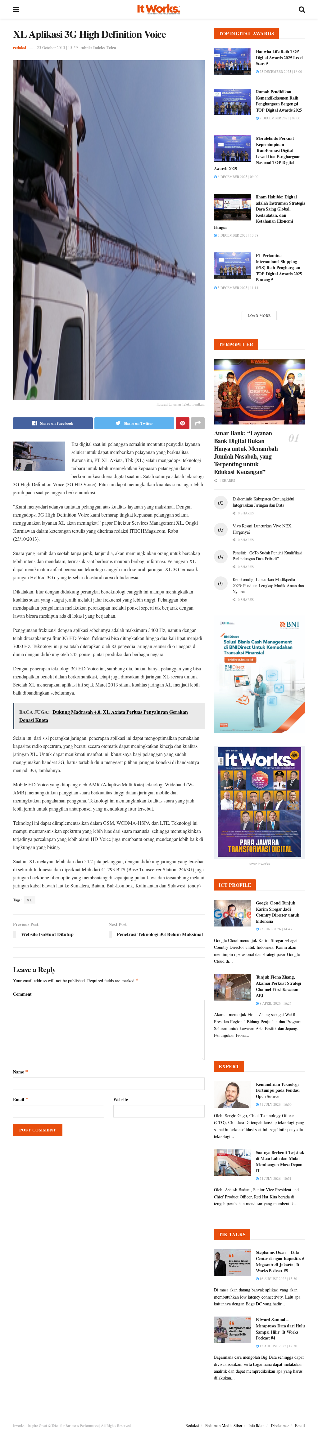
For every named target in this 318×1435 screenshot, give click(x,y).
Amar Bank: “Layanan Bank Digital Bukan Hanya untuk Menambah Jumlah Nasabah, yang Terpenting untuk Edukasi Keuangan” (246, 452)
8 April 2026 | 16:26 (275, 1003)
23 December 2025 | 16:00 (280, 71)
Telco (111, 47)
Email (21, 1099)
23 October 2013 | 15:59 (57, 47)
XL (29, 899)
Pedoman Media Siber (223, 1425)
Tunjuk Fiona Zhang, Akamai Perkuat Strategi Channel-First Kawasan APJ (279, 986)
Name (20, 1071)
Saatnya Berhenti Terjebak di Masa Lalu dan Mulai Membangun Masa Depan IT (280, 1161)
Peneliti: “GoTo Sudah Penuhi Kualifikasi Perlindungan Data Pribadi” (267, 556)
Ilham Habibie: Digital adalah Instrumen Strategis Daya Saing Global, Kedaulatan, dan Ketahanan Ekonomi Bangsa (259, 211)
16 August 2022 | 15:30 (278, 1278)
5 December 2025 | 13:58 (237, 235)
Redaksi (192, 1425)
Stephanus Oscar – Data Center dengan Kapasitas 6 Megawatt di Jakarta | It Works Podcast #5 (280, 1261)
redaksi (19, 47)
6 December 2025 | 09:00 (237, 176)
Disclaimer (280, 1425)
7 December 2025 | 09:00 (279, 118)
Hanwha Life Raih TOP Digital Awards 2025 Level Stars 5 (279, 57)
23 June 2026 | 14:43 (275, 928)
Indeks (99, 47)
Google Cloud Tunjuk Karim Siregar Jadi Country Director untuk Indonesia (277, 912)
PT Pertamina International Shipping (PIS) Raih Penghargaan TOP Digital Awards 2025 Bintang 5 (279, 267)
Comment (22, 994)
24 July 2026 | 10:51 (275, 1178)
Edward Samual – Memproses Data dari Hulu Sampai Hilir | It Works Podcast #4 (280, 1328)
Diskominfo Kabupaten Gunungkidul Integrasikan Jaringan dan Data (263, 502)
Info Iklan (256, 1425)
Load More (259, 315)
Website (120, 1099)
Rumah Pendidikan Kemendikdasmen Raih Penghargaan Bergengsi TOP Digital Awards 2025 (279, 100)
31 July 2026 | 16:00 (275, 1104)
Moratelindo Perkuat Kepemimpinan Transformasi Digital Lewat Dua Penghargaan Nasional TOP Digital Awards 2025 (257, 153)
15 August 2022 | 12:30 (278, 1346)
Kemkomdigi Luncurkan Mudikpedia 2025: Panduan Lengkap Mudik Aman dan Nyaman (268, 585)
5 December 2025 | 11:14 (237, 287)
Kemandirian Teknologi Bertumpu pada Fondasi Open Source (278, 1090)
